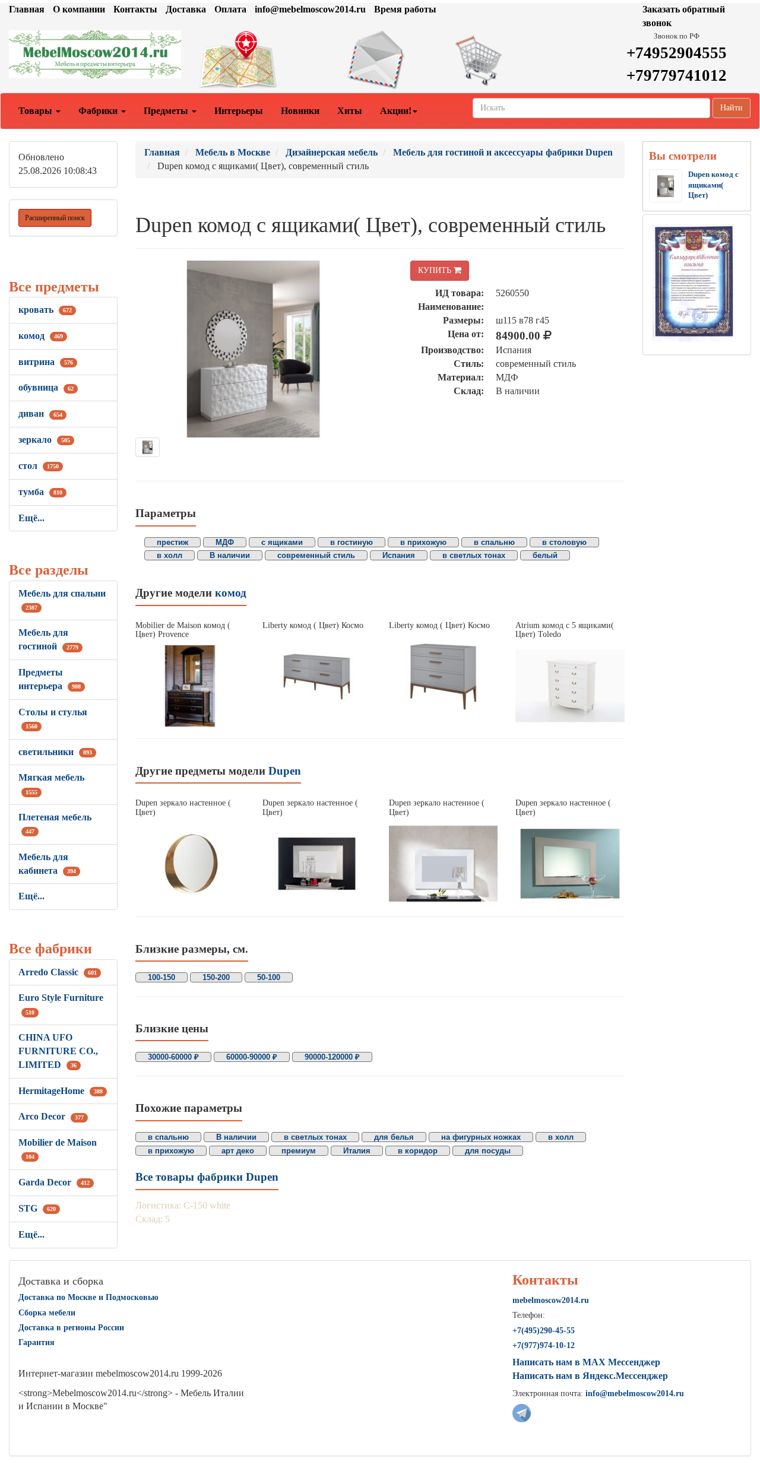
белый (545, 555)
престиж (172, 542)
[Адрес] (253, 60)
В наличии (230, 555)
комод (40, 336)
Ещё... (31, 518)
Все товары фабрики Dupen (206, 1177)
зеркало (44, 440)
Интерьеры (238, 111)
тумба (40, 492)
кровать (45, 310)
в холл (169, 555)
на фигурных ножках (481, 1137)
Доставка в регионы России (71, 1327)
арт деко (237, 1150)
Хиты (349, 111)
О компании (79, 9)
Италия (356, 1150)
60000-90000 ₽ (251, 1056)
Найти (731, 107)
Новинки (300, 111)
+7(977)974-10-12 (543, 1345)
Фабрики (99, 111)
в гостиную (351, 542)
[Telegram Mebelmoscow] (521, 1412)
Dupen (284, 771)
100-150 (161, 977)
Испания (398, 555)
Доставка (186, 9)
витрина (45, 362)
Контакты (135, 9)
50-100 (268, 977)
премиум (298, 1150)
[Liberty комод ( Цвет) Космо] (316, 676)
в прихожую (423, 542)
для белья (394, 1137)
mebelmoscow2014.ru (550, 1300)
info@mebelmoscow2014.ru (310, 9)
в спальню (494, 542)
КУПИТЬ (436, 270)
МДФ (225, 542)
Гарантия (36, 1342)
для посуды (488, 1150)
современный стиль (316, 555)
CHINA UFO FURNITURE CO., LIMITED (58, 1051)
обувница (46, 387)
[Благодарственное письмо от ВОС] (694, 282)
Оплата (230, 9)
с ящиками (282, 542)
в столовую (564, 542)
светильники (55, 752)
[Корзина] (506, 60)
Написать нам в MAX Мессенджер (586, 1362)
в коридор (418, 1150)
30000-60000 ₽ (173, 1056)
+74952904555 (676, 53)
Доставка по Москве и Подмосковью (88, 1297)
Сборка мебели (46, 1312)
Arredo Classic (57, 972)
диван (40, 413)
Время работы (405, 9)
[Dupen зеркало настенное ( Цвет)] (189, 863)
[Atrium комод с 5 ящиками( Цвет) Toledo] (569, 686)
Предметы (167, 111)
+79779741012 (676, 75)
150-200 (216, 977)
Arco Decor (51, 1116)
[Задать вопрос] (379, 60)
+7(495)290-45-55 (543, 1330)
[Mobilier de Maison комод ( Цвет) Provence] (189, 686)
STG (37, 1208)
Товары (36, 111)
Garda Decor (54, 1182)
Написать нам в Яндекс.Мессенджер (590, 1376)
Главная (27, 9)
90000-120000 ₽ (332, 1056)
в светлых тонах (473, 555)
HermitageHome (60, 1091)
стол (38, 466)
